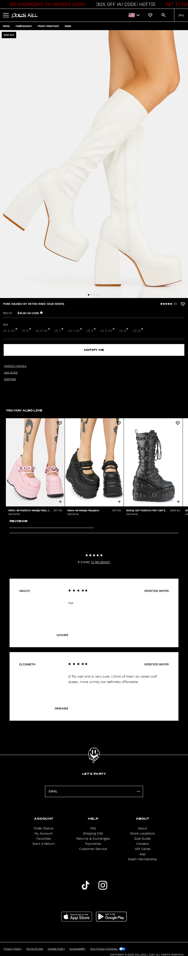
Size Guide (142, 838)
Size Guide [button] (11, 372)
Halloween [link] (24, 26)
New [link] (6, 26)
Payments (93, 843)
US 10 (137, 330)
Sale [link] (68, 26)
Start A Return (44, 843)
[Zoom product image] (94, 164)
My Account (44, 833)
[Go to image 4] (96, 295)
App (142, 854)
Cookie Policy (56, 949)
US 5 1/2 (9, 330)
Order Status (43, 828)
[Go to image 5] (99, 295)
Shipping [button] (10, 379)
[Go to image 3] (94, 295)
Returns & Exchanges (93, 838)
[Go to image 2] (91, 295)
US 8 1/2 (106, 330)
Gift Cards (142, 849)
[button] (47, 4)
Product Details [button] (15, 366)
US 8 (89, 330)
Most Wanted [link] (48, 26)
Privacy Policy (13, 949)
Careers (142, 843)
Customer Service (93, 849)
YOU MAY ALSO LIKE (24, 410)
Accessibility (77, 949)
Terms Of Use (34, 949)
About (142, 828)
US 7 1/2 (74, 330)
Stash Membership (142, 859)
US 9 (122, 330)
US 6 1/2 (41, 330)
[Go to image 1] (88, 295)
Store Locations (142, 833)
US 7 (57, 330)
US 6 (25, 330)
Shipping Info (93, 833)
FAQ (93, 828)
